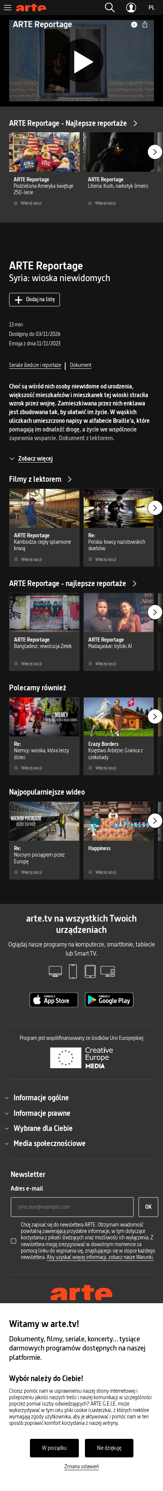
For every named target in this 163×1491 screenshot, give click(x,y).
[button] (110, 8)
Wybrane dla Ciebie (43, 1128)
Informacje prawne (42, 1113)
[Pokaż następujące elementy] (155, 151)
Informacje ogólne (41, 1097)
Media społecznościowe (50, 1143)
